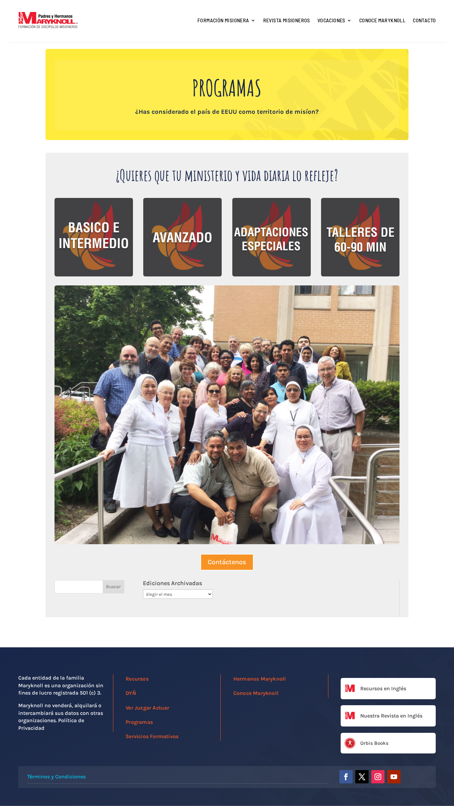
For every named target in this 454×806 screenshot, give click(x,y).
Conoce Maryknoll (382, 20)
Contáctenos (227, 562)
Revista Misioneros (286, 20)
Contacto (424, 20)
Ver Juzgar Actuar (147, 708)
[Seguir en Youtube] (393, 776)
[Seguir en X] (362, 776)
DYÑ (131, 693)
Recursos (137, 679)
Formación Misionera (223, 20)
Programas (139, 722)
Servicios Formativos (152, 736)
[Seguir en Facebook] (346, 776)
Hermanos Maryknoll (259, 679)
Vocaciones (331, 20)
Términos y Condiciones (56, 776)
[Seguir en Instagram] (378, 776)
